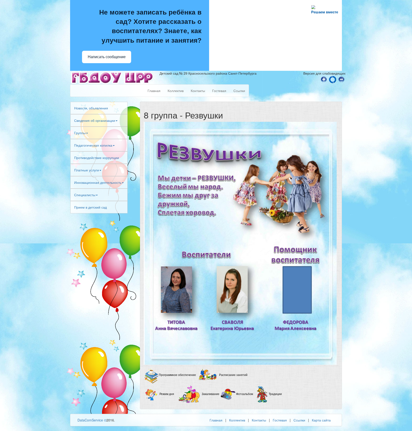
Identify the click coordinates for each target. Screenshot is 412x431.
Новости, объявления (91, 108)
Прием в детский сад (90, 207)
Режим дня (167, 394)
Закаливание (210, 394)
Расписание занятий (233, 375)
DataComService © (91, 420)
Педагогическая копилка (93, 145)
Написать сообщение (107, 57)
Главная (154, 90)
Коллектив (176, 90)
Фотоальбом (245, 394)
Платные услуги (86, 170)
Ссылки (239, 90)
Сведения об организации (94, 120)
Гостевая (219, 90)
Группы (80, 132)
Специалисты (84, 194)
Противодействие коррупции (96, 157)
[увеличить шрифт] (324, 79)
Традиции (275, 394)
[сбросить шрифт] (332, 79)
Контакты (198, 90)
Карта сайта (321, 420)
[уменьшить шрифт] (341, 79)
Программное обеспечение (177, 375)
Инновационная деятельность (97, 182)
